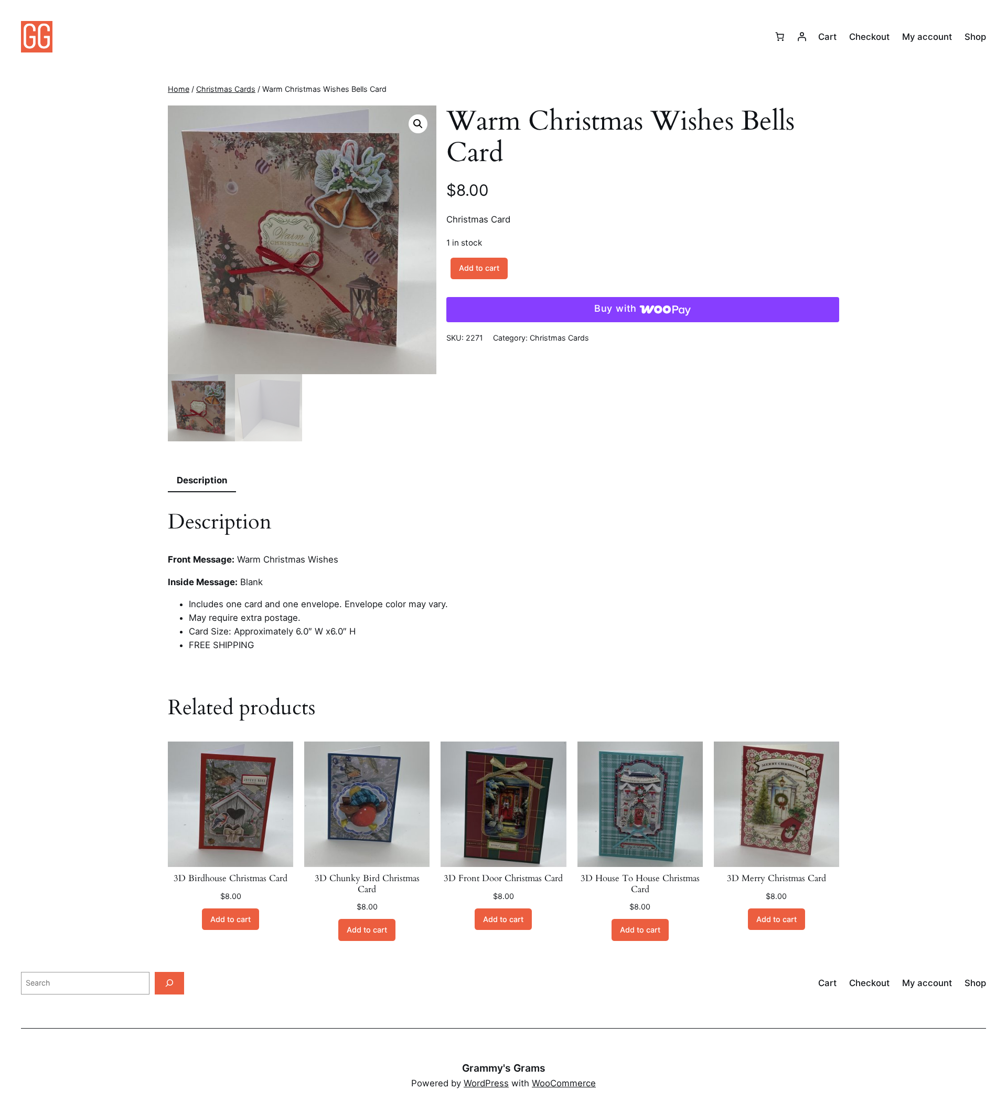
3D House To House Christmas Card (640, 883)
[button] (418, 123)
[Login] (802, 37)
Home (178, 88)
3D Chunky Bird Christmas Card (367, 883)
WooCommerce (564, 1083)
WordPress (486, 1083)
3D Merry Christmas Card (776, 878)
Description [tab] (202, 480)
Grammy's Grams (503, 1068)
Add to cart (479, 267)
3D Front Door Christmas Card (503, 878)
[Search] (169, 983)
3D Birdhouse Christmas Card (230, 878)
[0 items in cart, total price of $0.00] (780, 37)
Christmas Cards (225, 88)
